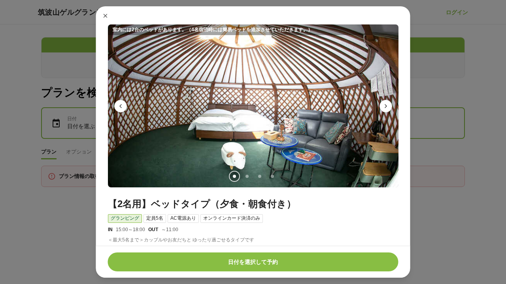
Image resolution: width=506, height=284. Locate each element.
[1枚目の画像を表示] (234, 176)
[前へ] (120, 106)
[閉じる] (105, 16)
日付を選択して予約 (253, 262)
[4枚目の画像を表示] (272, 176)
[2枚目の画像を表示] (246, 176)
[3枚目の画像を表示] (259, 176)
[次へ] (386, 106)
